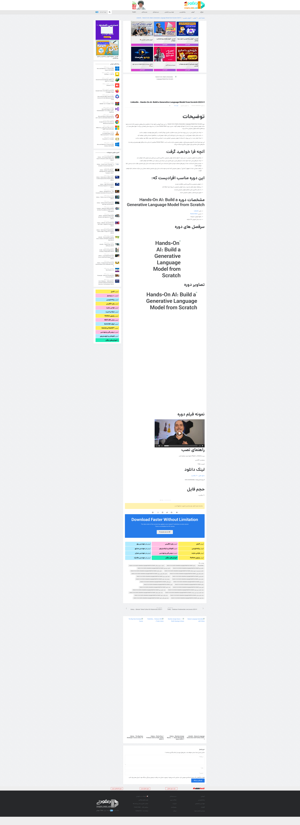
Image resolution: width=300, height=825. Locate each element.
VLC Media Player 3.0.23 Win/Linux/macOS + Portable (107, 134)
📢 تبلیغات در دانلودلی (142, 796)
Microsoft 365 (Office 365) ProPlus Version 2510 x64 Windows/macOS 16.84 (105, 98)
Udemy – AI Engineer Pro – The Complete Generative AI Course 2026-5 (105, 192)
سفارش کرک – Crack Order (141, 807)
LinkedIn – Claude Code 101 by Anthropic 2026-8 (106, 245)
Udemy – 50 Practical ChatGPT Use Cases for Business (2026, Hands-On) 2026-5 (105, 158)
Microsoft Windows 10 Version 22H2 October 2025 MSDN (105, 145)
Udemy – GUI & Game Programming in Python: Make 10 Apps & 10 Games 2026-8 (105, 231)
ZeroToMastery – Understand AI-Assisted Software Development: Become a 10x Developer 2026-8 (106, 282)
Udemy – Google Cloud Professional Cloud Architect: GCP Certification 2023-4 (105, 264)
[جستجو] (110, 12)
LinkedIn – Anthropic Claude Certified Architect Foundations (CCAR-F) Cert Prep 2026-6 (105, 210)
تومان (97, 810)
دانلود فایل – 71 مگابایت (198, 476)
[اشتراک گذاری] (171, 512)
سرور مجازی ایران (145, 788)
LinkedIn (196, 211)
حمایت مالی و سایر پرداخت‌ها (140, 804)
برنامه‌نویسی (201, 800)
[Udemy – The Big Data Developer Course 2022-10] (134, 676)
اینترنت (174, 804)
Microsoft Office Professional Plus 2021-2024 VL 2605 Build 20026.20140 (105, 117)
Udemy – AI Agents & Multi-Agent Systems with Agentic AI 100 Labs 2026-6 (106, 217)
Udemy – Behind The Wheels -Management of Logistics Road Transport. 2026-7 (106, 171)
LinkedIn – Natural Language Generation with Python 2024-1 (196, 737)
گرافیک (203, 807)
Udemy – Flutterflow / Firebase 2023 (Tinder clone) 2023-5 (155, 737)
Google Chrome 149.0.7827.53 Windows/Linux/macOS (106, 122)
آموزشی (203, 796)
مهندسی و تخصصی (200, 804)
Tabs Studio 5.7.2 (110, 270)
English (134, 12)
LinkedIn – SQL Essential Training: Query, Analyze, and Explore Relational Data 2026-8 (105, 238)
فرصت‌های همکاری (143, 800)
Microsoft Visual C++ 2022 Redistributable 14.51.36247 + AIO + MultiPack (105, 110)
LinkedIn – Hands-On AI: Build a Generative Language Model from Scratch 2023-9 (158, 18)
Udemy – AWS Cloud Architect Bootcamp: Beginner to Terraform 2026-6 (106, 186)
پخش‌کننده (173, 807)
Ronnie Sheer (194, 214)
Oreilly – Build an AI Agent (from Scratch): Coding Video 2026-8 (106, 250)
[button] (179, 433)
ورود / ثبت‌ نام (103, 12)
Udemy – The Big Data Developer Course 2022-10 (135, 737)
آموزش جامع (112, 296)
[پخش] (202, 446)
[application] (180, 433)
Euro (102, 810)
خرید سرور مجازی (171, 788)
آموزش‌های (144, 544)
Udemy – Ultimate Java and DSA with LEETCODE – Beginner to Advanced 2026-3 (105, 224)
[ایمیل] (170, 106)
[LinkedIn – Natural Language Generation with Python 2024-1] (196, 676)
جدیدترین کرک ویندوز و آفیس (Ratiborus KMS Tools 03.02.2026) (105, 128)
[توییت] (167, 512)
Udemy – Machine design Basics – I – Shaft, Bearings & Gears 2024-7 (175, 737)
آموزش (195, 18)
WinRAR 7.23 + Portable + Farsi (107, 104)
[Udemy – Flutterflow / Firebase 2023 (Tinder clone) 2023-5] (154, 676)
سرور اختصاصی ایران (117, 788)
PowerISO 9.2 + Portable (108, 139)
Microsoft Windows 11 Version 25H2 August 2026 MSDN (105, 69)
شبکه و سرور (173, 800)
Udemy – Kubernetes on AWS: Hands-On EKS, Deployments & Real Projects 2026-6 (105, 178)
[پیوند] (194, 5)
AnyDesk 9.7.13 (110, 85)
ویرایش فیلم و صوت (199, 811)
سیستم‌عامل (173, 796)
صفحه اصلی (202, 18)
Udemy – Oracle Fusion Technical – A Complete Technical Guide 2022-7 (105, 165)
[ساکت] (159, 446)
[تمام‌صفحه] (156, 446)
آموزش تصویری (187, 18)
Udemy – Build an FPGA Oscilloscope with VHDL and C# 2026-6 (105, 203)
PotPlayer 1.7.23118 (109, 74)
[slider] (181, 445)
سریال (174, 811)
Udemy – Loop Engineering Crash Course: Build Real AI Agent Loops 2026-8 (106, 257)
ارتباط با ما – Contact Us (142, 811)
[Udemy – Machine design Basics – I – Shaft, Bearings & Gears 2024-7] (175, 676)
